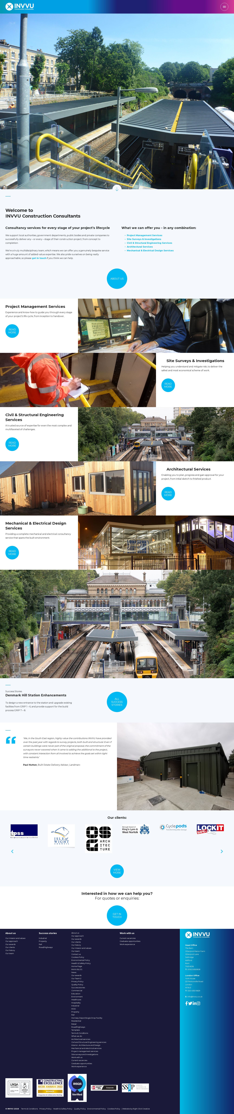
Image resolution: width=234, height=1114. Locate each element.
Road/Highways (46, 947)
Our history (10, 950)
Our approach (11, 941)
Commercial (76, 991)
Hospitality (76, 1003)
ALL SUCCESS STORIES (117, 701)
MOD (73, 1009)
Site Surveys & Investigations (144, 239)
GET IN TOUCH (117, 916)
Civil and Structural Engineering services (88, 1042)
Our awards (10, 944)
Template (75, 1030)
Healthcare (76, 1000)
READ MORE (12, 331)
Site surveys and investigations (84, 1054)
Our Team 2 (76, 978)
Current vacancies (79, 1060)
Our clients (10, 947)
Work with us (76, 1057)
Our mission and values (15, 938)
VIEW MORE (117, 871)
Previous (12, 852)
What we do (76, 1036)
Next (221, 852)
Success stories (78, 988)
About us (75, 933)
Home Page (76, 966)
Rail (40, 944)
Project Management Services (144, 235)
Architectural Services (140, 246)
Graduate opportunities (81, 1063)
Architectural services (80, 1039)
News (73, 972)
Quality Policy (77, 985)
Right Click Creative (141, 1109)
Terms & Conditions (79, 1033)
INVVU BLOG (76, 969)
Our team (9, 953)
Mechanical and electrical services (86, 1048)
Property (43, 941)
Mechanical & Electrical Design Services (150, 250)
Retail (73, 1024)
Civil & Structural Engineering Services (149, 243)
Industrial (43, 938)
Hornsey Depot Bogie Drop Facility (86, 1018)
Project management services (84, 1051)
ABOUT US (117, 278)
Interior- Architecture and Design (85, 1045)
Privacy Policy (77, 981)
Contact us (76, 954)
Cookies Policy (77, 957)
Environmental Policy (80, 960)
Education (75, 994)
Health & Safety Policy (81, 963)
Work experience (79, 1066)
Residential (76, 1021)
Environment (77, 997)
